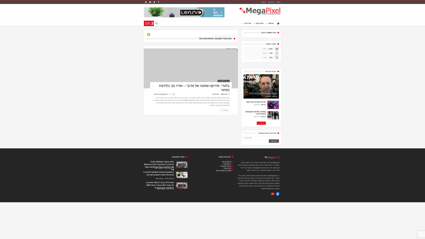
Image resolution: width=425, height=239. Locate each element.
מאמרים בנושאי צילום (223, 170)
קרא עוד (225, 110)
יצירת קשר (271, 2)
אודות (278, 2)
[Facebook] (158, 2)
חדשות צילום (226, 161)
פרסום (264, 2)
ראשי (233, 36)
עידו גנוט (224, 94)
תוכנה (155, 94)
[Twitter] (154, 2)
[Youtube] (150, 2)
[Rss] (146, 2)
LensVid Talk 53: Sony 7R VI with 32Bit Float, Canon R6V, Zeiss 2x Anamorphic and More (160, 185)
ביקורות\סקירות (224, 81)
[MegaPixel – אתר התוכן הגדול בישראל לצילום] (260, 7)
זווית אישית (227, 168)
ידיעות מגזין (227, 164)
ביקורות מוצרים (225, 166)
